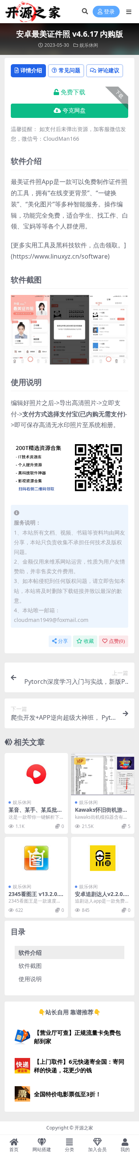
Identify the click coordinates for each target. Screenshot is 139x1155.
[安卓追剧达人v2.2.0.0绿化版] (102, 858)
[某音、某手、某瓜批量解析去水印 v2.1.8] (36, 774)
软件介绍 (30, 952)
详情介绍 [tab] (31, 70)
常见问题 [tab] (69, 70)
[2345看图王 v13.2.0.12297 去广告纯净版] (36, 858)
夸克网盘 (74, 110)
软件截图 (30, 965)
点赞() (117, 641)
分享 (63, 641)
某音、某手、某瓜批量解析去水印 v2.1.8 (35, 813)
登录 (109, 12)
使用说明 (30, 979)
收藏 (89, 641)
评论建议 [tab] (108, 70)
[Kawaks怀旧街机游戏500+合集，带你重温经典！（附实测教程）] (102, 774)
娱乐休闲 (89, 45)
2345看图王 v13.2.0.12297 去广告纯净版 (35, 897)
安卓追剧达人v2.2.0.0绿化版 (101, 897)
